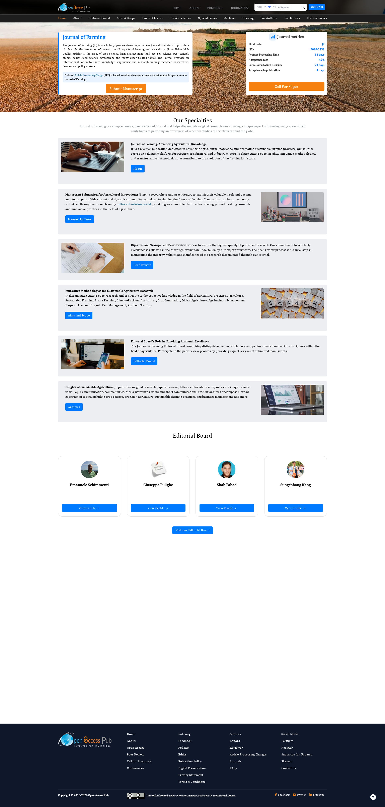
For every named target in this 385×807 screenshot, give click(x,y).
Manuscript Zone (79, 219)
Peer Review (142, 265)
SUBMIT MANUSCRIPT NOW (232, 697)
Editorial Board (99, 18)
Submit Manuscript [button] (125, 88)
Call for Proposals (139, 761)
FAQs (233, 768)
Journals (238, 8)
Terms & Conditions (192, 782)
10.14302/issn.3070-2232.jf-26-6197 (283, 615)
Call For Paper (286, 86)
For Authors (268, 18)
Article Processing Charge (89, 75)
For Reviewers (317, 18)
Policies (214, 8)
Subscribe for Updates (296, 754)
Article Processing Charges (248, 754)
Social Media (290, 734)
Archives (74, 407)
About (194, 8)
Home (177, 8)
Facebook (284, 794)
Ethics (182, 754)
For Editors (292, 18)
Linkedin (318, 794)
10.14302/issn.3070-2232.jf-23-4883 (283, 677)
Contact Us (288, 768)
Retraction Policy (190, 761)
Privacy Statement (190, 775)
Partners (287, 741)
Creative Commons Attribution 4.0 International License (206, 795)
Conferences (135, 768)
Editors (235, 741)
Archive (229, 18)
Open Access (135, 747)
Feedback (184, 741)
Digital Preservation (192, 768)
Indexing (248, 18)
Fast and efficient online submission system (168, 696)
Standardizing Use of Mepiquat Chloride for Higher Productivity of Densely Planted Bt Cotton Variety (286, 656)
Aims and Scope (79, 315)
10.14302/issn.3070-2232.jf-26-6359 (146, 619)
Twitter (301, 794)
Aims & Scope (126, 18)
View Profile (87, 508)
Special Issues (207, 18)
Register (316, 7)
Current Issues (152, 18)
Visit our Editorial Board (193, 530)
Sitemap (286, 761)
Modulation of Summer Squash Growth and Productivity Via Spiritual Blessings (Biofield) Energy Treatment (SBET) (286, 586)
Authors (235, 734)
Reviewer (236, 747)
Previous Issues (180, 18)
